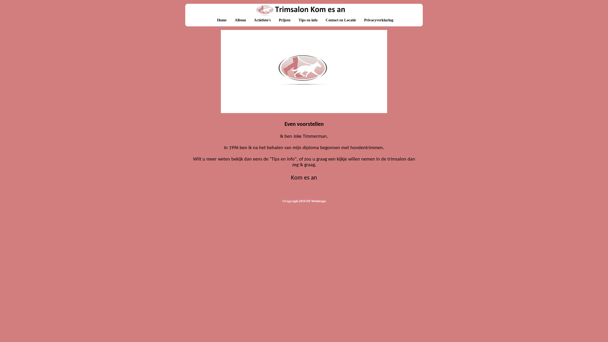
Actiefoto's (262, 20)
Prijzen (284, 20)
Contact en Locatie (341, 20)
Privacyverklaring (378, 20)
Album (240, 20)
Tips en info (308, 20)
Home (222, 20)
